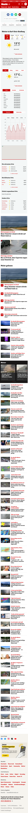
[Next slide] (26, 368)
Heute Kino (13, 776)
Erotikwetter (21, 90)
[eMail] (19, 14)
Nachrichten (4, 766)
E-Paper (4, 1)
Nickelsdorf (4, 168)
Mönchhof (4, 167)
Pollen (6, 90)
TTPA (20, 805)
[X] (5, 738)
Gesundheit (4, 784)
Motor (2, 787)
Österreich (4, 7)
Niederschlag (18, 112)
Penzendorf (4, 207)
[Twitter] (12, 14)
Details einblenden (18, 54)
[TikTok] (12, 738)
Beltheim (4, 209)
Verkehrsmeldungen (19, 784)
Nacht (22, 70)
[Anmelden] (22, 4)
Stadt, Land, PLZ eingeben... (12, 18)
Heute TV (19, 776)
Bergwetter (11, 25)
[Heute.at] (4, 4)
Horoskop (22, 774)
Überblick (4, 25)
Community (17, 766)
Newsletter (4, 768)
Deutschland (18, 764)
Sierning (3, 203)
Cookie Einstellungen (6, 810)
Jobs (17, 1)
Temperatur (8, 112)
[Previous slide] (2, 368)
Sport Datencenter (6, 782)
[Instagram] (8, 738)
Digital (16, 774)
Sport (9, 7)
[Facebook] (8, 14)
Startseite (3, 764)
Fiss (3, 184)
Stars (2, 774)
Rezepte (23, 782)
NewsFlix (23, 1)
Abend (17, 70)
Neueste (23, 7)
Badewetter (18, 25)
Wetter (23, 766)
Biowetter (14, 90)
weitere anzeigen (14, 173)
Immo (11, 1)
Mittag (11, 70)
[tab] (12, 381)
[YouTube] (15, 738)
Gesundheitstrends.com (12, 792)
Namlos (3, 182)
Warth (3, 180)
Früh (5, 70)
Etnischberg (4, 201)
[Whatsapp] (16, 14)
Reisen (7, 787)
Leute (6, 774)
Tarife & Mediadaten (13, 805)
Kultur (11, 774)
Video (12, 787)
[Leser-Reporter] (19, 4)
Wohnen (10, 784)
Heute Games (4, 776)
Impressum (3, 805)
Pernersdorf (4, 170)
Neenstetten (4, 205)
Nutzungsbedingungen (18, 808)
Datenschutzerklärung (6, 808)
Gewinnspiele (16, 782)
